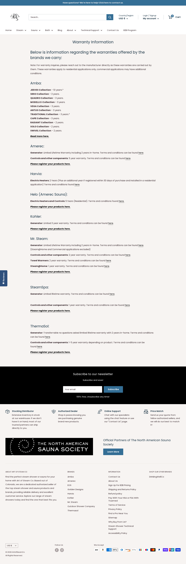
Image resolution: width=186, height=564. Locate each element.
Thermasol (73, 510)
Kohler (71, 497)
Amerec (72, 480)
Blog (60, 30)
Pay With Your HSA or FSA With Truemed (123, 499)
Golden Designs (75, 489)
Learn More (113, 451)
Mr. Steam (73, 502)
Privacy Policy (115, 509)
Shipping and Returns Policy (122, 489)
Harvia (71, 493)
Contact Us (113, 30)
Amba (71, 476)
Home (8, 30)
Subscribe (113, 389)
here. (121, 201)
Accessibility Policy (117, 533)
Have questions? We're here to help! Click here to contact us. (93, 2)
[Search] (109, 17)
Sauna (34, 30)
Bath (47, 30)
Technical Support (90, 30)
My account (150, 18)
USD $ (9, 545)
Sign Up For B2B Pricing (119, 485)
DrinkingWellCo (156, 476)
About (70, 30)
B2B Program (130, 30)
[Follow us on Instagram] (62, 550)
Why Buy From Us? (117, 521)
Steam (19, 30)
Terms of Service (116, 504)
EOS (69, 485)
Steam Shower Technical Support (121, 527)
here (140, 152)
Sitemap (112, 517)
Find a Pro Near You (118, 513)
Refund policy (115, 493)
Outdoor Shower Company (81, 506)
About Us (113, 480)
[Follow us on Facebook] (57, 550)
